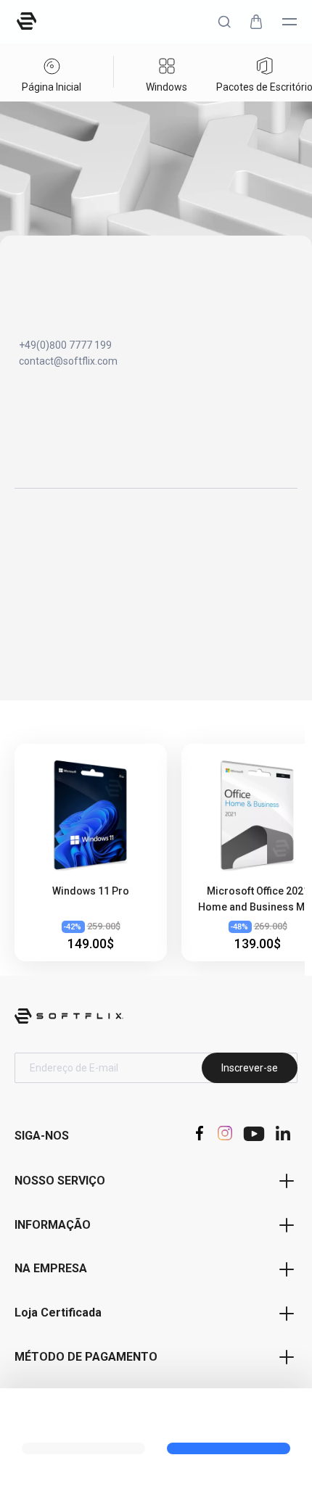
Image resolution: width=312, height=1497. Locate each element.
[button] (224, 22)
